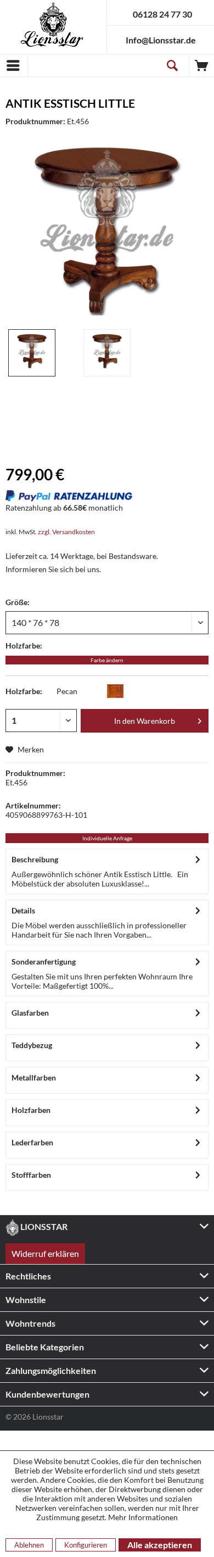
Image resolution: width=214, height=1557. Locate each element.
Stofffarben (31, 1174)
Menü (13, 65)
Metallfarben (34, 1077)
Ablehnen (29, 1545)
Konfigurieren (85, 1545)
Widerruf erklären (45, 1253)
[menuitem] (13, 65)
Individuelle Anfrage (107, 838)
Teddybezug (32, 1045)
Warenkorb (201, 65)
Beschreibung (35, 859)
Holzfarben (31, 1110)
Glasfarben (30, 1012)
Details (23, 910)
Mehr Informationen (143, 1517)
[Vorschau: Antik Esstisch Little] (31, 352)
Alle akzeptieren (159, 1544)
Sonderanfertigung (44, 961)
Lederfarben (32, 1142)
